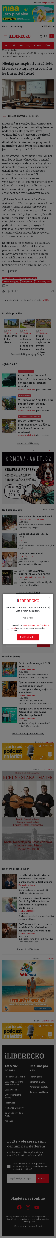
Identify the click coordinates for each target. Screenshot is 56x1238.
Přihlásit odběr (28, 637)
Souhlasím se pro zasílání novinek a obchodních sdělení (30, 628)
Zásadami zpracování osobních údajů (30, 627)
